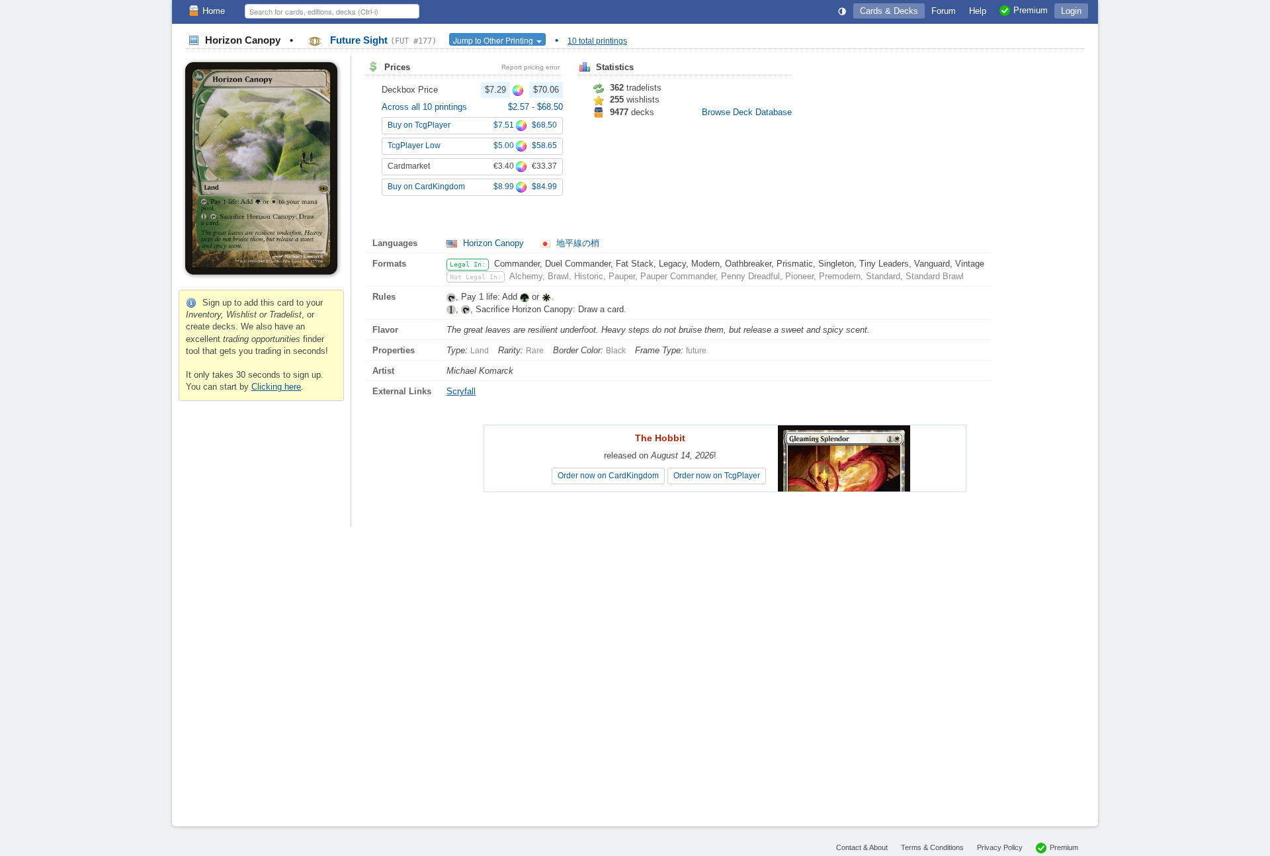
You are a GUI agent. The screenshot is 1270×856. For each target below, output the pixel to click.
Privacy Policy (1000, 847)
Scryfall (461, 391)
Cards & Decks (889, 11)
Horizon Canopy (493, 243)
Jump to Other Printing (494, 40)
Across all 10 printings (424, 107)
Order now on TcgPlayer (716, 475)
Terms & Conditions (932, 847)
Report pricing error (530, 67)
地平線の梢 (576, 243)
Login (1071, 11)
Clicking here (276, 387)
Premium (1064, 847)
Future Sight (382, 40)
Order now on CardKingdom (608, 475)
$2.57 (520, 107)
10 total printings (597, 41)
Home (213, 11)
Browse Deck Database (747, 112)
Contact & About (862, 847)
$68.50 (550, 107)
